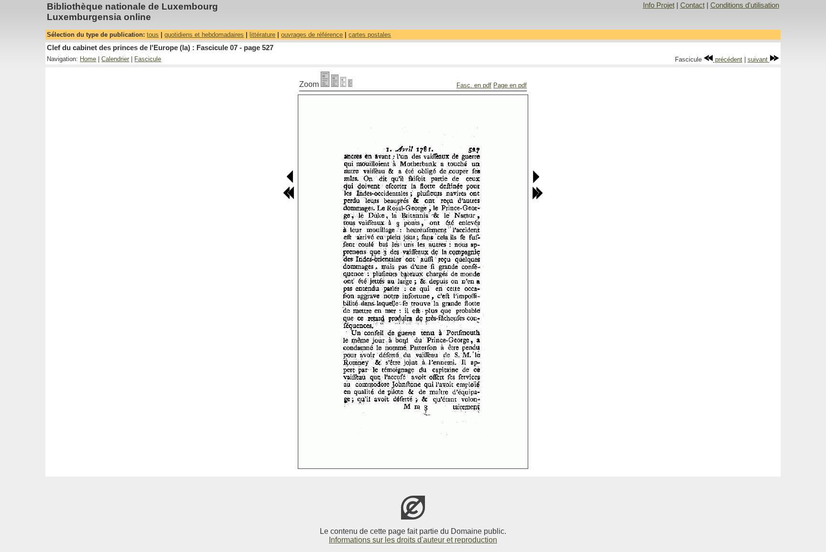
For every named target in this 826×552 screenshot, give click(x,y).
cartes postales (369, 34)
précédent (727, 59)
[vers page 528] (536, 181)
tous (153, 34)
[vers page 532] (537, 197)
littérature (262, 34)
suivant (759, 59)
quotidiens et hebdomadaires (204, 34)
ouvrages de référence (312, 34)
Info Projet (658, 5)
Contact (692, 5)
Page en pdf (510, 85)
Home (88, 59)
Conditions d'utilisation (744, 5)
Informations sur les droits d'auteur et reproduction (413, 540)
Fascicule (147, 59)
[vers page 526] (290, 181)
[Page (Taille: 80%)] (334, 84)
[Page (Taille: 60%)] (343, 84)
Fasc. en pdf (473, 85)
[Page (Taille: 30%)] (350, 84)
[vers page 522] (288, 197)
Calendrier (115, 59)
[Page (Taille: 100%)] (325, 84)
